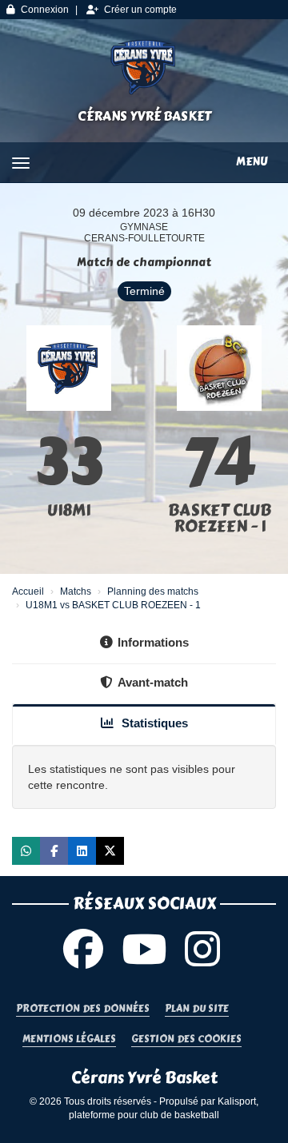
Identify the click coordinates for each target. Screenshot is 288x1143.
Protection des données (83, 1009)
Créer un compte (140, 9)
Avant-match (153, 682)
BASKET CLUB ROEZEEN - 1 (219, 518)
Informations (153, 642)
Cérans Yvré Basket (144, 116)
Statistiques (153, 723)
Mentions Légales (69, 1039)
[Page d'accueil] (144, 67)
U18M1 (68, 510)
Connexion (45, 9)
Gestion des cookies (186, 1039)
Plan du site (197, 1009)
